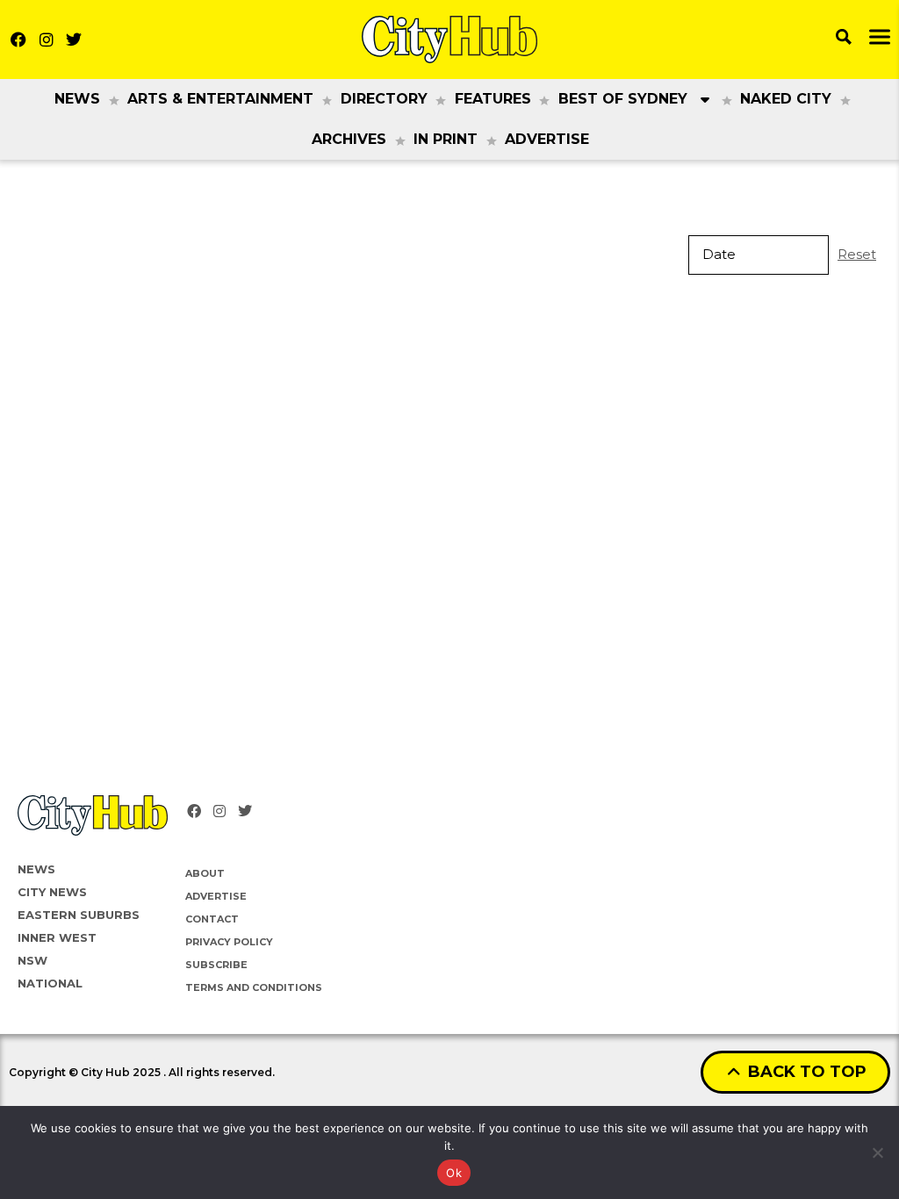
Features (493, 98)
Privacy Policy (229, 942)
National (50, 983)
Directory (384, 98)
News (77, 98)
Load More (449, 346)
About (205, 873)
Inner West (57, 937)
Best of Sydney (622, 98)
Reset (857, 254)
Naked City (785, 98)
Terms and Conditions (253, 987)
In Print (446, 139)
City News (52, 892)
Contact (212, 919)
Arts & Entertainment (220, 98)
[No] (877, 1152)
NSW (32, 960)
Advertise (547, 139)
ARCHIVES (349, 139)
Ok (454, 1173)
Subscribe (216, 964)
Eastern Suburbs (79, 915)
